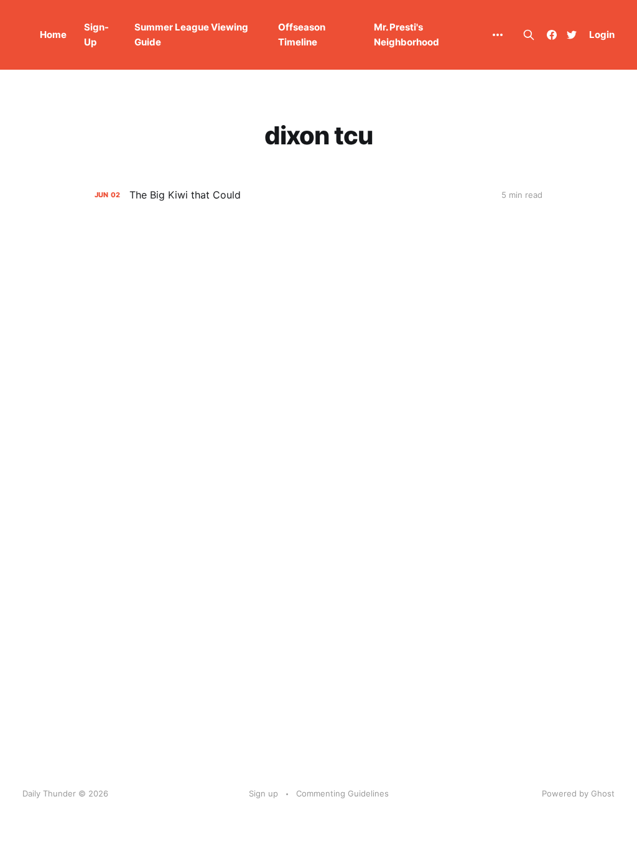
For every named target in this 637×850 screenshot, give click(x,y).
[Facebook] (552, 35)
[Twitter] (572, 35)
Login (602, 34)
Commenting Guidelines (342, 793)
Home (53, 34)
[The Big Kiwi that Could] (318, 195)
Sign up (263, 793)
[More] (497, 35)
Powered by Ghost (578, 793)
